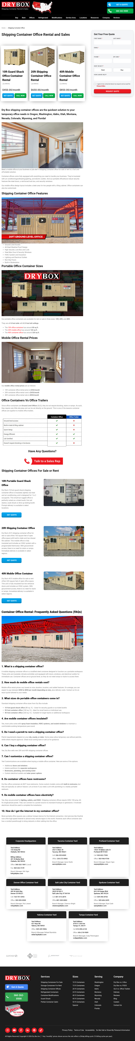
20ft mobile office (14, 330)
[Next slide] (80, 492)
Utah (96, 1002)
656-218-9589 (83, 932)
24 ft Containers (78, 992)
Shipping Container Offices (51, 989)
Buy (16, 18)
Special (75, 1005)
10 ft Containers (78, 982)
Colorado (97, 1005)
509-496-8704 (102, 897)
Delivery (116, 992)
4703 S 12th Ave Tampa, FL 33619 (79, 925)
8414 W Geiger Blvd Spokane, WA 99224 (101, 892)
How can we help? (100, 74)
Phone (96, 57)
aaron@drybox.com (59, 864)
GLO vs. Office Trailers (122, 989)
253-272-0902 (62, 859)
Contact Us (118, 1005)
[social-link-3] (21, 1030)
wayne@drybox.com (101, 864)
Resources (95, 18)
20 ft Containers (78, 989)
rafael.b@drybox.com (38, 935)
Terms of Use (79, 1030)
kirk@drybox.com (17, 873)
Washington (98, 982)
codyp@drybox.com (80, 938)
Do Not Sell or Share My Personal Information (113, 1030)
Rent (23, 18)
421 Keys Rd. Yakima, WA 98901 (38, 925)
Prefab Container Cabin (49, 1002)
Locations (83, 18)
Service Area (71, 18)
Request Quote (112, 91)
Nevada (97, 999)
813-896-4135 (81, 929)
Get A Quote (122, 4)
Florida (97, 1008)
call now (20, 96)
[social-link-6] (40, 1030)
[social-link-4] (27, 1030)
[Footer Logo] (18, 978)
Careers (116, 1002)
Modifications (57, 18)
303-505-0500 (20, 900)
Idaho (96, 989)
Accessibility (90, 1030)
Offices (32, 18)
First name (98, 38)
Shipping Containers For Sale (51, 982)
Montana (97, 992)
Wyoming (98, 995)
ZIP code (116, 57)
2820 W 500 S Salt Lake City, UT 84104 (61, 892)
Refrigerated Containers (49, 992)
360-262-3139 (19, 868)
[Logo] (16, 5)
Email (96, 47)
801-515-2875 (61, 897)
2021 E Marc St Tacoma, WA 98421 (59, 851)
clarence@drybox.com (60, 906)
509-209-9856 (41, 929)
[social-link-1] (7, 1030)
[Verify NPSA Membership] (18, 1010)
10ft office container (15, 327)
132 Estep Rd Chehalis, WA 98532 (18, 851)
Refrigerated (43, 18)
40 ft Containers (78, 995)
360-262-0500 (122, 11)
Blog (115, 999)
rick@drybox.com (17, 906)
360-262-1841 (20, 865)
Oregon (97, 986)
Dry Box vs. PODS (120, 986)
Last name (117, 38)
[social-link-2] (14, 1030)
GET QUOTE (8, 96)
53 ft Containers (78, 1002)
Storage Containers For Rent (51, 986)
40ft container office (15, 333)
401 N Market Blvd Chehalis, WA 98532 (18, 860)
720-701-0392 (19, 897)
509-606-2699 (104, 900)
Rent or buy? (99, 66)
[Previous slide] (47, 492)
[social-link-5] (34, 1030)
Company (106, 18)
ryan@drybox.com (100, 906)
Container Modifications (50, 995)
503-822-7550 (102, 855)
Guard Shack (45, 999)
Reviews (116, 18)
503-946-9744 (104, 859)
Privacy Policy (101, 86)
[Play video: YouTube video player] (42, 145)
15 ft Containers (78, 986)
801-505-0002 (62, 900)
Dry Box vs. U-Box (120, 982)
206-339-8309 (61, 855)
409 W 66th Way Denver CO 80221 (17, 892)
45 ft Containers (78, 999)
